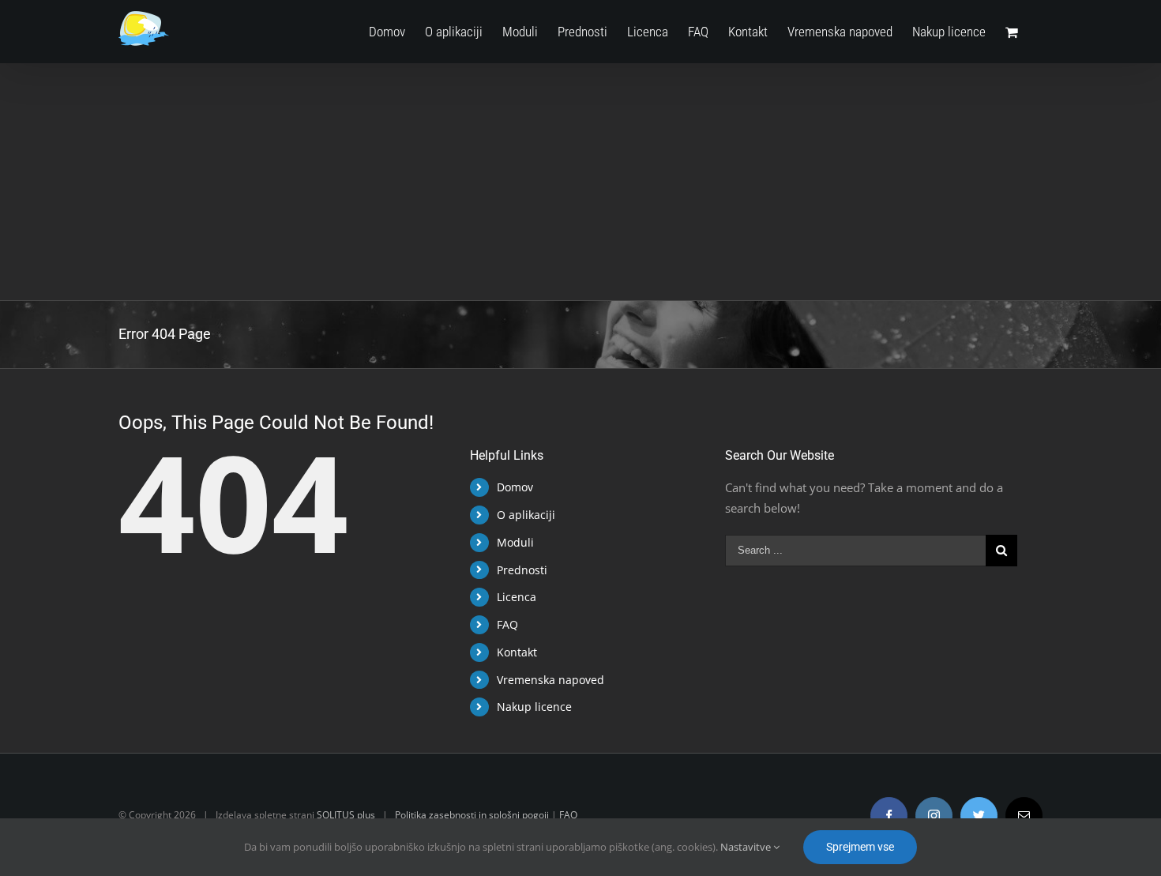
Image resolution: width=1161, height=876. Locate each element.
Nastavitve (746, 847)
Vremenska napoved (550, 679)
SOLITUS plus (346, 814)
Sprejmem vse (860, 846)
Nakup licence (534, 706)
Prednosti (522, 569)
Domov (515, 486)
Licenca (516, 596)
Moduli (515, 542)
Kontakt (517, 652)
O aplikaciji (526, 514)
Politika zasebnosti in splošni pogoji (472, 814)
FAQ (507, 624)
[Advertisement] (580, 181)
